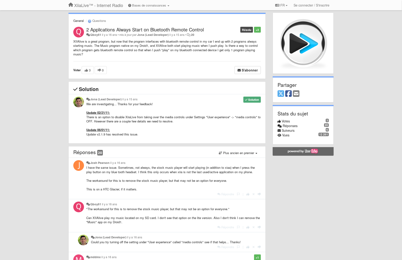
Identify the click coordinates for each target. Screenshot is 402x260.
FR (282, 5)
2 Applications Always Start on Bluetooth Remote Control (145, 29)
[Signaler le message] (238, 194)
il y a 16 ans (117, 163)
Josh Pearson (100, 163)
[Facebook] (288, 94)
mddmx (95, 257)
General (78, 20)
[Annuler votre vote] (253, 194)
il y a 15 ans (129, 99)
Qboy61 (95, 35)
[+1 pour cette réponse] (247, 194)
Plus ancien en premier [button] (238, 153)
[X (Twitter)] (281, 94)
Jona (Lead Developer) (153, 35)
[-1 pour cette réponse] (259, 194)
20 (192, 35)
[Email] (296, 94)
